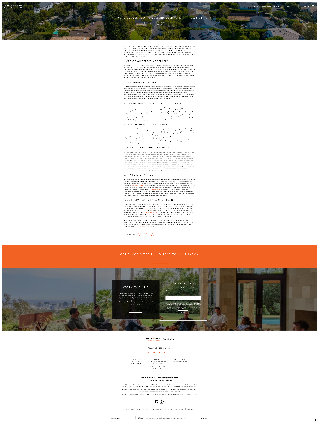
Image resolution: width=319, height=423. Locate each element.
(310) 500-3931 (136, 361)
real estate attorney (138, 185)
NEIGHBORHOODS (179, 409)
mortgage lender (155, 189)
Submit (183, 312)
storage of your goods (151, 212)
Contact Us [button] (136, 310)
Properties (254, 6)
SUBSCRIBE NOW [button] (159, 262)
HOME (127, 409)
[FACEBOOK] (164, 352)
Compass (165, 384)
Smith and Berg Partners (142, 226)
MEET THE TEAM (135, 409)
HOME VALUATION (157, 409)
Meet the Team (279, 6)
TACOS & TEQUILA (266, 6)
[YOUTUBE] (154, 352)
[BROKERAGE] (170, 352)
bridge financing (144, 108)
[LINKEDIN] (159, 352)
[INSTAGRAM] (149, 352)
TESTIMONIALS (168, 409)
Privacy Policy (185, 308)
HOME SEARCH (146, 409)
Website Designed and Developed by (165, 418)
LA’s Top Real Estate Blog (179, 361)
